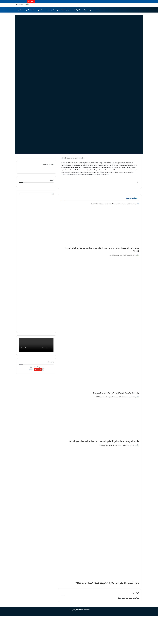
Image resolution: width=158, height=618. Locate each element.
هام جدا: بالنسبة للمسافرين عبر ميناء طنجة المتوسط (116, 393)
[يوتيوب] (20, 1)
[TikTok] (23, 1)
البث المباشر (30, 10)
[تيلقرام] (133, 185)
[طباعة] (131, 185)
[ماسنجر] (153, 617)
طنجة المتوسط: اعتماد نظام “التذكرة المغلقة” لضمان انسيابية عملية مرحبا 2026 (104, 441)
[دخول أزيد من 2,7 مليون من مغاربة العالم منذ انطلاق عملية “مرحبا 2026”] (100, 512)
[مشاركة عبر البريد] (132, 185)
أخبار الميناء (77, 10)
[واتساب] (134, 185)
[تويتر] (137, 185)
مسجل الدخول (128, 598)
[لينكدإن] (135, 185)
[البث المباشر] (26, 1)
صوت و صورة (88, 10)
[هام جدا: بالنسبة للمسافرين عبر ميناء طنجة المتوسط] (100, 322)
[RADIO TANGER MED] (22, 4)
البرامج (40, 10)
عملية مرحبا (50, 10)
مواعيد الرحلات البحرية (63, 10)
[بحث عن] (140, 10)
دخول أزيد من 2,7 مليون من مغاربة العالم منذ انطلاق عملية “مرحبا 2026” (107, 583)
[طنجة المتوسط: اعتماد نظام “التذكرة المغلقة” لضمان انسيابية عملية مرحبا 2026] (100, 418)
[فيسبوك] (17, 1)
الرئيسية (20, 10)
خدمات (98, 10)
